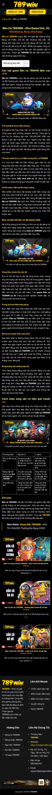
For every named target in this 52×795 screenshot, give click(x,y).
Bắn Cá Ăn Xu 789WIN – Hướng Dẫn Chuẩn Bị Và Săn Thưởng (26, 608)
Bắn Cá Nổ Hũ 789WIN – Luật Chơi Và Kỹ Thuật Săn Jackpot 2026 (26, 652)
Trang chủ (6, 19)
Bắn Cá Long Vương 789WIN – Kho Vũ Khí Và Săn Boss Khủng (26, 565)
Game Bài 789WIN (30, 524)
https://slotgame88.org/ (41, 745)
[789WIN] (26, 4)
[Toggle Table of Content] (24, 63)
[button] (3, 4)
